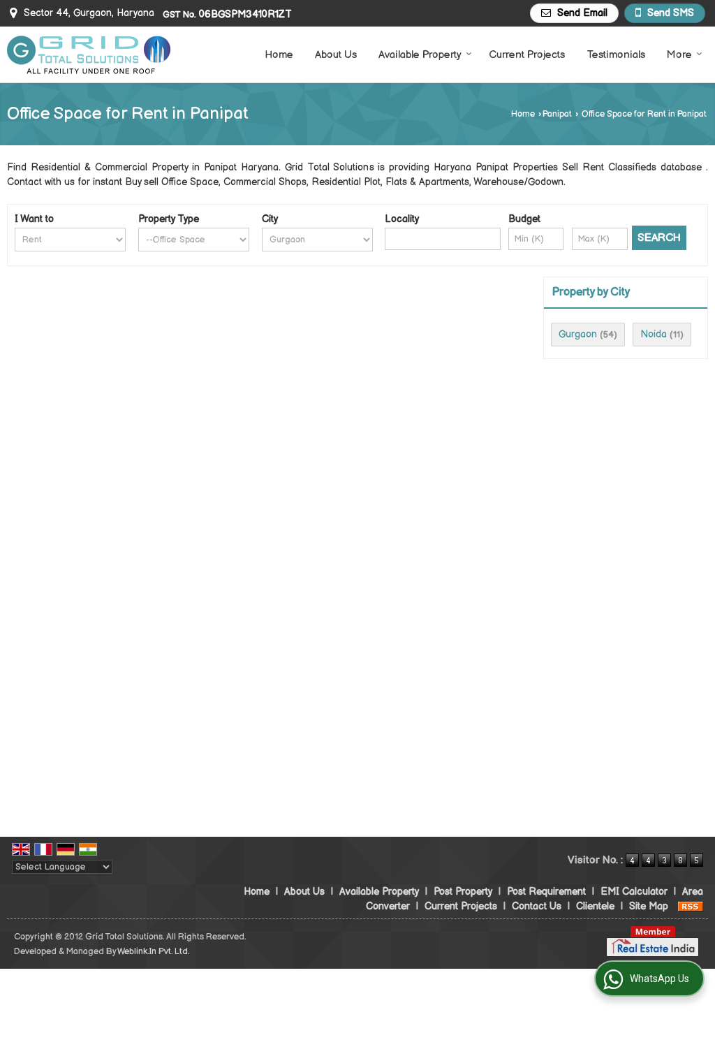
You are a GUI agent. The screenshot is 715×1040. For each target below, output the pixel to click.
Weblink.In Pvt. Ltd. (153, 951)
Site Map (648, 906)
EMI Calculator (634, 892)
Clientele (595, 906)
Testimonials (616, 54)
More (679, 54)
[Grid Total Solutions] (89, 55)
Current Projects (527, 54)
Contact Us (536, 906)
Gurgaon (578, 334)
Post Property (463, 892)
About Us (336, 54)
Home (279, 54)
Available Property (420, 54)
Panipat (557, 114)
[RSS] (690, 906)
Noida (653, 334)
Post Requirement (546, 892)
